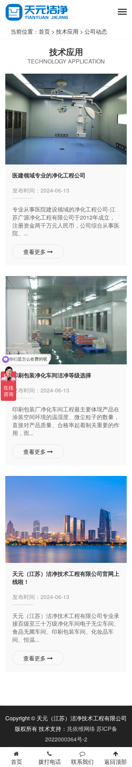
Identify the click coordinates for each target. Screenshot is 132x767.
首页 (44, 31)
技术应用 (67, 31)
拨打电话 (49, 762)
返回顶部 (115, 762)
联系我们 (82, 762)
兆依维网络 (81, 729)
